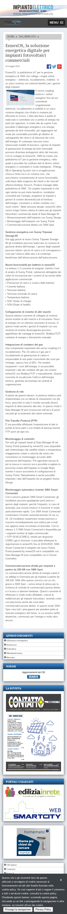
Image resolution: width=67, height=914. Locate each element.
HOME (10, 36)
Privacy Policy (43, 909)
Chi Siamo (12, 864)
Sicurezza (12, 644)
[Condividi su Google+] (59, 68)
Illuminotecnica (14, 653)
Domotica (11, 648)
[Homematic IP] (33, 829)
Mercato (11, 657)
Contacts (11, 869)
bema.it (10, 873)
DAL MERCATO (27, 36)
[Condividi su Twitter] (54, 68)
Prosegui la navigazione (18, 909)
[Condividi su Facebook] (49, 68)
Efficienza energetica (17, 640)
